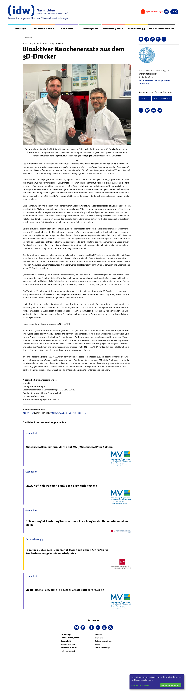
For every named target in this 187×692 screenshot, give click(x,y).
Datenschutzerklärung (103, 641)
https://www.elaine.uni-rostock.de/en (68, 412)
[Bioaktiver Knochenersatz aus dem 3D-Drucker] (146, 39)
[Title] (152, 39)
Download (116, 155)
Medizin (145, 98)
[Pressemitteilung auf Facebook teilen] (141, 110)
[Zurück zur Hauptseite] (174, 11)
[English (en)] (166, 11)
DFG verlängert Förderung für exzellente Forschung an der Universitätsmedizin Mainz (77, 523)
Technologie (19, 28)
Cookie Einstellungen (102, 647)
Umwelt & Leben (90, 28)
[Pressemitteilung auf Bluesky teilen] (147, 110)
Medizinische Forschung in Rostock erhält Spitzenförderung (64, 590)
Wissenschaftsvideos (163, 28)
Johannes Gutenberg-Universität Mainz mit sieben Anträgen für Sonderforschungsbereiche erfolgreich (66, 552)
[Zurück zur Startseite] (38, 12)
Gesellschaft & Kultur (43, 28)
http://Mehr (28, 412)
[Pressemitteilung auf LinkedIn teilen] (153, 110)
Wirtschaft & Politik (113, 28)
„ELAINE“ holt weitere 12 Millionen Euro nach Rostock (61, 486)
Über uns (98, 634)
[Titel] (141, 39)
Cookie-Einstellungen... (140, 685)
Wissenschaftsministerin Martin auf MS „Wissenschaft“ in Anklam (69, 447)
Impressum (99, 638)
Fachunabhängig (136, 28)
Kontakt (98, 644)
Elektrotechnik (162, 98)
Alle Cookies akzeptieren (171, 685)
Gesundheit (67, 28)
